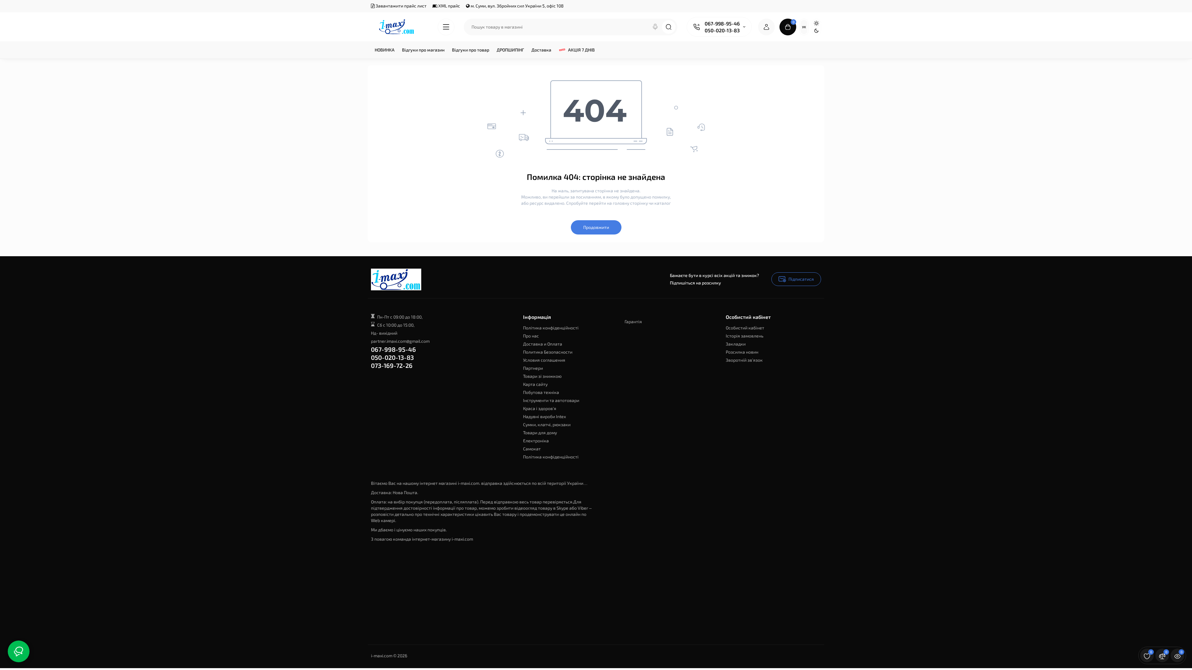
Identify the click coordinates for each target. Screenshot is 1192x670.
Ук (804, 27)
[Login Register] (766, 27)
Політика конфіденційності (551, 327)
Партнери (533, 368)
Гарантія (633, 321)
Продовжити (596, 227)
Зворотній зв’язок (744, 360)
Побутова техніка (541, 392)
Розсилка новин (742, 352)
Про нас (531, 335)
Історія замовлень (744, 335)
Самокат (532, 448)
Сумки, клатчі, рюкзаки (547, 424)
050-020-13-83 (722, 30)
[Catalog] (446, 27)
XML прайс (448, 5)
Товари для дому (540, 432)
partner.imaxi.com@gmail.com (400, 341)
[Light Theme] (816, 23)
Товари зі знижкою (542, 376)
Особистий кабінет (745, 327)
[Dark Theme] (816, 30)
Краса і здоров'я (539, 408)
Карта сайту (535, 384)
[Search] (655, 27)
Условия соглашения (544, 360)
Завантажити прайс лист (401, 5)
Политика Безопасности (547, 352)
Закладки (736, 343)
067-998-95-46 (722, 23)
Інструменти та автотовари (551, 400)
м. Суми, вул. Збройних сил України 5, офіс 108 (517, 5)
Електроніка (536, 440)
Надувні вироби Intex (544, 416)
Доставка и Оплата (542, 343)
